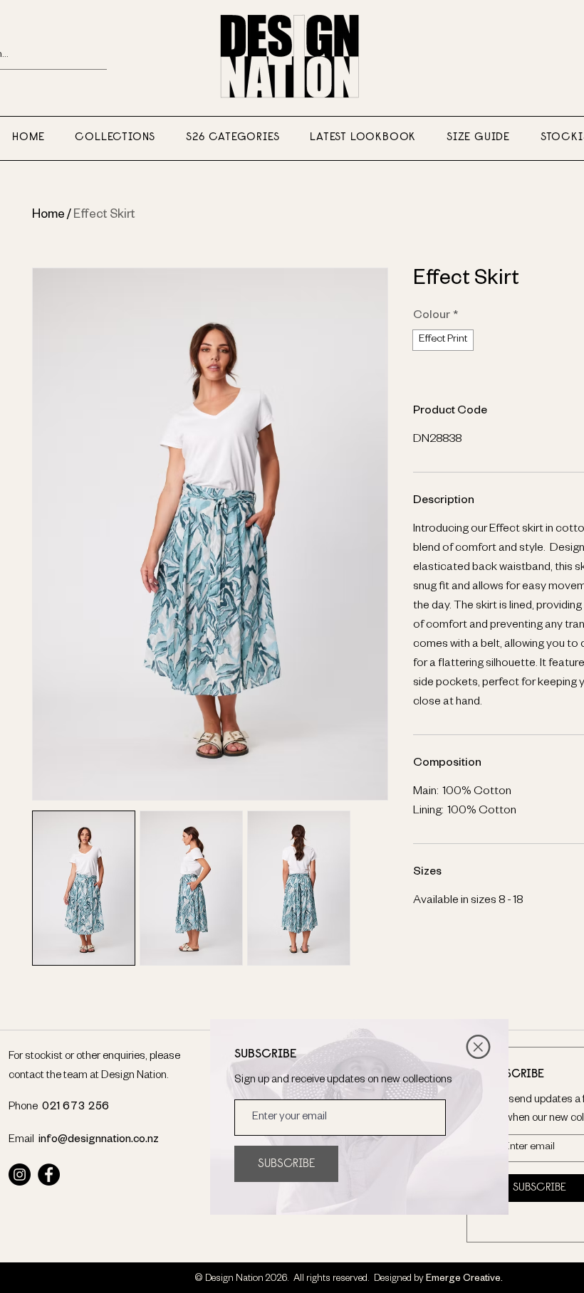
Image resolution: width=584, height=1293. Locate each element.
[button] (478, 1047)
